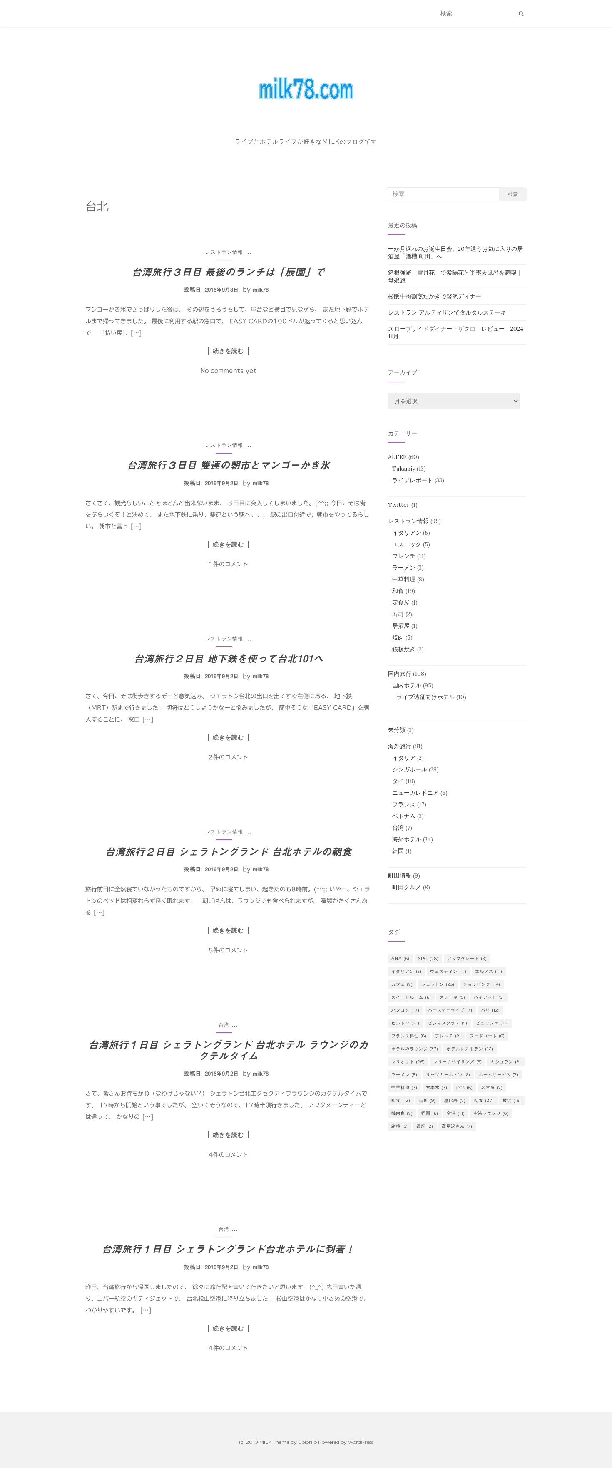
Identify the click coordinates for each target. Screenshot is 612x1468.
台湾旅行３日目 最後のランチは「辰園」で (228, 272)
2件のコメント (228, 757)
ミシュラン (505, 1061)
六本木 (437, 1087)
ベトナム (403, 816)
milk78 (261, 290)
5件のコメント (228, 950)
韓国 (398, 851)
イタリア (403, 757)
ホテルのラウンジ (414, 1048)
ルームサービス (499, 1074)
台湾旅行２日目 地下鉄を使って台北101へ (228, 659)
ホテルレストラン (470, 1048)
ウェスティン (448, 971)
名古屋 (492, 1087)
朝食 (484, 1100)
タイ (398, 781)
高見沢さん (457, 1126)
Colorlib (307, 1442)
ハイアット (489, 997)
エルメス (489, 971)
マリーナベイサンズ (457, 1061)
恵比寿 (455, 1100)
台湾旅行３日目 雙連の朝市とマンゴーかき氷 (228, 465)
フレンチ (403, 556)
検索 (513, 194)
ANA (400, 958)
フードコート (487, 1036)
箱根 (399, 1126)
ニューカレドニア (415, 792)
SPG (428, 958)
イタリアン (406, 532)
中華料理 (403, 579)
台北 (464, 1087)
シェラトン (438, 984)
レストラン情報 (224, 252)
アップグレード (467, 958)
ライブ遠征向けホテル (425, 697)
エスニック (406, 544)
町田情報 (399, 875)
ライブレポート (412, 480)
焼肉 (398, 637)
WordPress (360, 1442)
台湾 (224, 1025)
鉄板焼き (403, 649)
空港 (456, 1113)
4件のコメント (228, 1155)
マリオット (408, 1061)
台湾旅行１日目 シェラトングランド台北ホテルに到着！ (228, 1249)
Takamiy (403, 468)
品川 (427, 1100)
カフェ (402, 984)
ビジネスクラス (448, 1023)
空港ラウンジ (491, 1113)
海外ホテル (406, 839)
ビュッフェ (492, 1023)
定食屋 (401, 602)
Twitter (399, 504)
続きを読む (228, 350)
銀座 (424, 1126)
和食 (398, 591)
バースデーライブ (450, 1010)
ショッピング (481, 984)
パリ (490, 1010)
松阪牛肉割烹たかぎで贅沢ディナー (434, 296)
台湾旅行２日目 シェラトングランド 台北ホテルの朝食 (228, 852)
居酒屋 (401, 626)
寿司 (398, 614)
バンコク (405, 1010)
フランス (403, 804)
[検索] (521, 13)
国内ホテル (406, 685)
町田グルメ (406, 887)
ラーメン (403, 567)
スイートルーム (411, 997)
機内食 (402, 1113)
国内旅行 (399, 673)
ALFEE (397, 457)
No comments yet (228, 371)
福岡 (429, 1113)
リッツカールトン (448, 1074)
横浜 (512, 1100)
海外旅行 (399, 746)
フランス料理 (409, 1036)
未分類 (397, 730)
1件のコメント (228, 564)
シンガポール (409, 769)
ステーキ (452, 997)
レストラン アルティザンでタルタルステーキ (447, 312)
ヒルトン (405, 1023)
